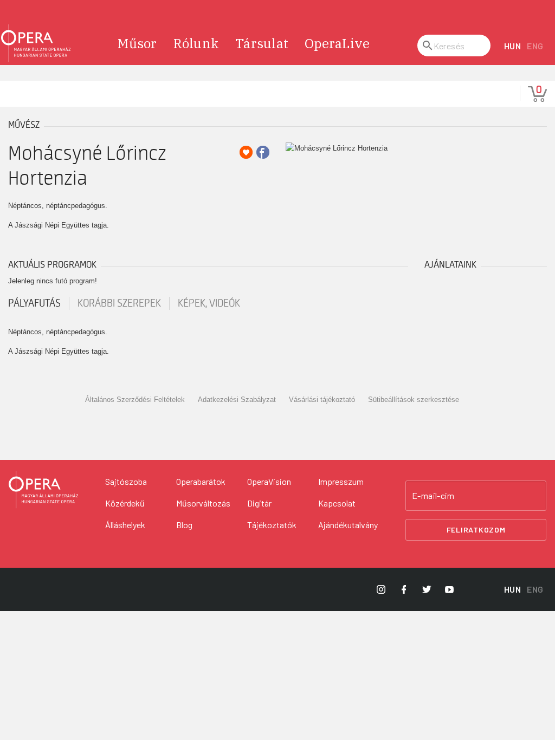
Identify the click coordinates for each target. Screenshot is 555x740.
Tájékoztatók (271, 525)
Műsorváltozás (203, 503)
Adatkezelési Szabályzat (237, 399)
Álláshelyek (125, 525)
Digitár (259, 503)
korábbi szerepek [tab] (119, 303)
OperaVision (269, 481)
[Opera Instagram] (381, 589)
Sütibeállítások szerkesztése (413, 399)
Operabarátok (200, 481)
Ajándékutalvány (348, 525)
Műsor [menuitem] (137, 43)
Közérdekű (125, 503)
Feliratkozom (476, 529)
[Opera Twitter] (426, 589)
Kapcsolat (337, 503)
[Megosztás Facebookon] (262, 152)
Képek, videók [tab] (209, 303)
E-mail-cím (433, 495)
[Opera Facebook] (403, 589)
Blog (184, 525)
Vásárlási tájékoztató (322, 399)
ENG (535, 46)
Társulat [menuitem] (261, 43)
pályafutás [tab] (34, 303)
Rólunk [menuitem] (196, 43)
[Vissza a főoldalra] (35, 43)
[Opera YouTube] (449, 589)
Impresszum (341, 481)
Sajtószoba (126, 481)
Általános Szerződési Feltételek (135, 399)
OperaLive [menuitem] (337, 43)
